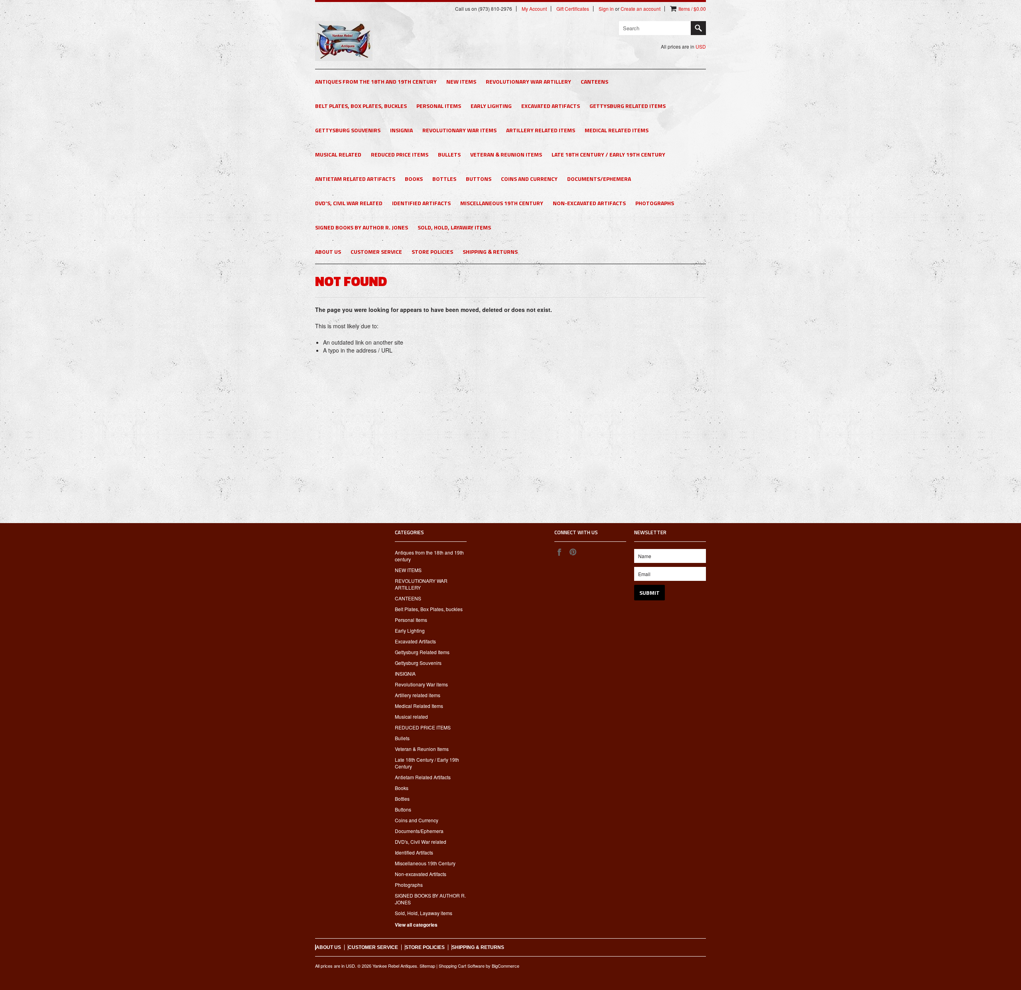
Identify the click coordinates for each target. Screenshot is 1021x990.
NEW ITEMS (461, 81)
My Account (534, 9)
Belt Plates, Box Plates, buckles (361, 106)
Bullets (449, 154)
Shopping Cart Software (462, 966)
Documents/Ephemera (599, 178)
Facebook (559, 552)
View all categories (416, 924)
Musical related (338, 154)
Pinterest (573, 552)
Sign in (606, 9)
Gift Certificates (572, 9)
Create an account (640, 9)
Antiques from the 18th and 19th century (376, 81)
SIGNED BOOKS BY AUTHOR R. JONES (361, 227)
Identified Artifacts (421, 203)
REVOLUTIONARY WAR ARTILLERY (528, 81)
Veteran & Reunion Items (506, 154)
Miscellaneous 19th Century (501, 203)
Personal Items (438, 106)
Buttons (478, 178)
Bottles (444, 178)
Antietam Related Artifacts (355, 178)
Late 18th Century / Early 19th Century (608, 154)
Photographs (654, 203)
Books (414, 178)
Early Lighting (491, 106)
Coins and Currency (529, 178)
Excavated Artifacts (550, 106)
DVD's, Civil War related (348, 203)
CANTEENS (594, 81)
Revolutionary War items (459, 130)
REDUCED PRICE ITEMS (399, 154)
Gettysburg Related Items (627, 106)
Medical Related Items (616, 130)
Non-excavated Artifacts (589, 203)
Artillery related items (540, 130)
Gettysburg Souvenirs (347, 130)
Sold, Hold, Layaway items (454, 227)
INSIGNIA (401, 130)
